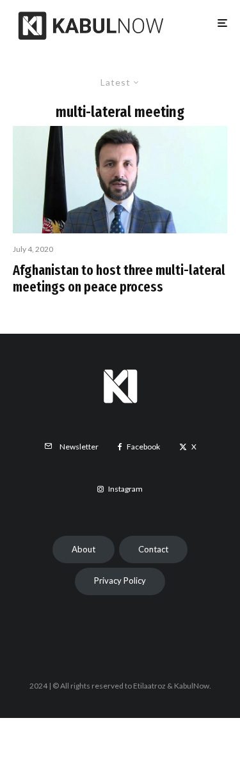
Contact (153, 549)
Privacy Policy (120, 580)
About (83, 549)
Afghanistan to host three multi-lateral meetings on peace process (119, 278)
